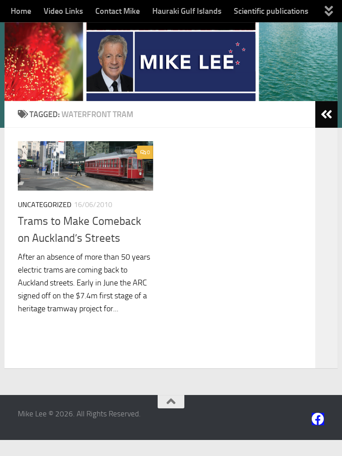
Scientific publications (271, 11)
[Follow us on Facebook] (318, 419)
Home (21, 11)
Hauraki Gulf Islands (186, 11)
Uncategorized (44, 204)
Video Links (63, 11)
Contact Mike (117, 11)
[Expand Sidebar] (326, 114)
